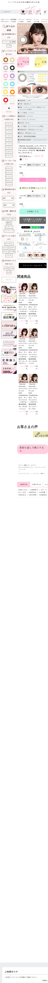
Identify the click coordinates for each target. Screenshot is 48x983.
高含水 (9, 223)
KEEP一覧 (38, 14)
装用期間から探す (13, 20)
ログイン (30, 14)
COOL (5, 251)
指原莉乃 (35, 490)
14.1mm (9, 132)
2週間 (13, 42)
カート (45, 14)
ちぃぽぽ (22, 492)
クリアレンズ (9, 231)
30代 (9, 272)
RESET (8, 279)
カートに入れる (33, 180)
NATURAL (9, 243)
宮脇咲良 (43, 495)
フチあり (12, 219)
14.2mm (9, 136)
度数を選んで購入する (23, 62)
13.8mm (9, 124)
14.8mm (9, 151)
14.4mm (9, 144)
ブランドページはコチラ (33, 265)
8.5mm (9, 168)
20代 (11, 268)
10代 (6, 268)
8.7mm (9, 176)
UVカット (9, 227)
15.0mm (9, 155)
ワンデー (6, 42)
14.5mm (9, 147)
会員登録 (23, 14)
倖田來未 (33, 492)
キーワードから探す (36, 21)
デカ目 (12, 251)
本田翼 (42, 492)
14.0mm (9, 128)
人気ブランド (36, 484)
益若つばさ (23, 490)
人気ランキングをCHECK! (5, 20)
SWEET (12, 247)
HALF (5, 247)
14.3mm (9, 140)
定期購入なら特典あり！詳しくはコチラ (33, 220)
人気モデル (23, 484)
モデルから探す (29, 20)
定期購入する (33, 212)
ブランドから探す (21, 20)
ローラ (44, 490)
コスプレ (9, 255)
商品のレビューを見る (40, 62)
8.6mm (9, 172)
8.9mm (9, 184)
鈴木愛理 (33, 495)
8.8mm (9, 180)
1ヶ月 (9, 46)
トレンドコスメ (44, 20)
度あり (5, 219)
